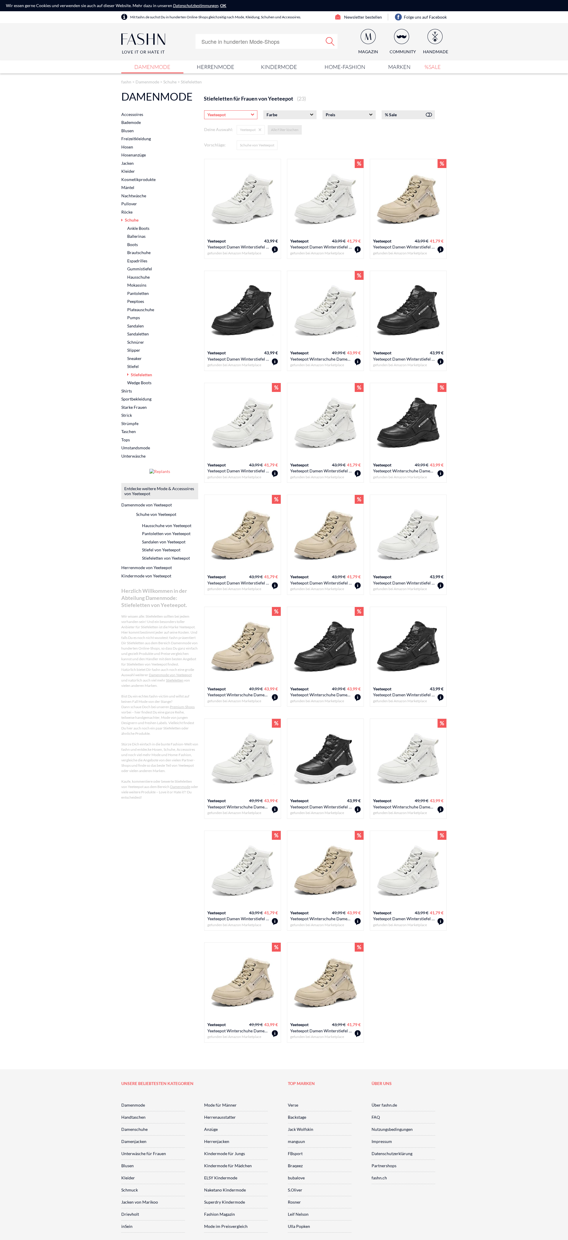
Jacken (127, 163)
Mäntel (127, 187)
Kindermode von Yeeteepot (146, 575)
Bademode (131, 122)
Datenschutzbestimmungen (195, 5)
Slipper (133, 350)
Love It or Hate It (143, 51)
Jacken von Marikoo (139, 1202)
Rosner (294, 1202)
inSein (127, 1226)
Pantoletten (138, 293)
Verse (293, 1104)
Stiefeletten (191, 81)
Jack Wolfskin (300, 1129)
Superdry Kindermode (224, 1202)
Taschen (128, 431)
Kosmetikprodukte (138, 179)
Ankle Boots (138, 228)
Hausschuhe (138, 277)
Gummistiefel (139, 268)
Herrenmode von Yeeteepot (146, 567)
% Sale (391, 114)
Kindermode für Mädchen (228, 1165)
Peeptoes (135, 301)
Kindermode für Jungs (224, 1153)
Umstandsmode (135, 447)
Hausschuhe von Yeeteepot (166, 525)
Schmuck (129, 1189)
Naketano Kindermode (225, 1189)
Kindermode (279, 67)
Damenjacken (133, 1141)
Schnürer (135, 342)
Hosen (127, 146)
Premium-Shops (182, 707)
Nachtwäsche (133, 195)
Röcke (127, 211)
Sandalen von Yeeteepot (163, 541)
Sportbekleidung (136, 398)
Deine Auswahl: (218, 129)
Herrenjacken (216, 1141)
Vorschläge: (215, 144)
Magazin (368, 51)
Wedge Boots (139, 382)
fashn (126, 81)
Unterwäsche (133, 455)
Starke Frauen (134, 407)
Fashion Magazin (219, 1214)
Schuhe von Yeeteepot (257, 145)
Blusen (127, 130)
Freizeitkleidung (136, 138)
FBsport (295, 1153)
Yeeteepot (216, 240)
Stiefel (133, 366)
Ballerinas (136, 236)
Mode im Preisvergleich (226, 1226)
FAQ (376, 1117)
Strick (126, 415)
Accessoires (132, 114)
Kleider (128, 171)
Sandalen (135, 325)
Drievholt (130, 1214)
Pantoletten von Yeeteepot (166, 533)
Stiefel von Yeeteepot (161, 549)
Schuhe (170, 81)
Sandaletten (138, 333)
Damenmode (152, 67)
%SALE (433, 67)
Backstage (297, 1117)
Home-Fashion (345, 67)
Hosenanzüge (133, 154)
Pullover (129, 203)
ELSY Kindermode (220, 1177)
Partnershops (384, 1165)
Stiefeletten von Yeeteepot (166, 558)
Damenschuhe (134, 1129)
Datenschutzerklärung (392, 1153)
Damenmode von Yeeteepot (146, 504)
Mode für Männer (220, 1104)
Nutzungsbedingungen (392, 1129)
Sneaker (134, 358)
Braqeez (295, 1165)
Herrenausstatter (220, 1117)
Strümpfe (129, 423)
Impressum (382, 1141)
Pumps (133, 317)
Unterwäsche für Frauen (143, 1153)
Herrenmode (215, 67)
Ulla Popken (299, 1226)
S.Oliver (295, 1189)
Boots (132, 244)
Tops (125, 439)
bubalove (296, 1177)
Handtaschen (133, 1117)
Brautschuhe (139, 252)
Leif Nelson (298, 1214)
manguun (296, 1141)
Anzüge (211, 1129)
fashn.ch (379, 1177)
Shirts (126, 390)
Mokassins (136, 285)
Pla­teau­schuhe (140, 309)
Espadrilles (137, 260)
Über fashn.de (384, 1104)
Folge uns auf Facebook (425, 17)
